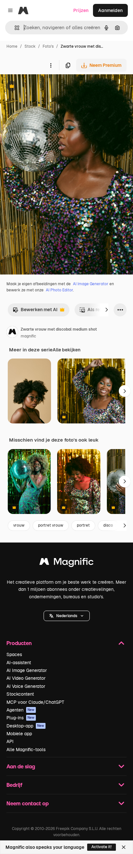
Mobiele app (19, 734)
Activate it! (101, 846)
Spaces (14, 654)
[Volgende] (106, 309)
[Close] (124, 847)
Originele (42, 87)
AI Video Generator (26, 678)
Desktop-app (25, 726)
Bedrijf (14, 784)
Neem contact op (27, 803)
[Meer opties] (50, 65)
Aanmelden (110, 10)
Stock (30, 46)
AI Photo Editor (59, 290)
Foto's (48, 46)
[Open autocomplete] (14, 27)
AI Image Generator (90, 284)
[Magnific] (66, 563)
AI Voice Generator (25, 686)
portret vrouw (50, 525)
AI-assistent (18, 662)
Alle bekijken (66, 350)
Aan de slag (20, 766)
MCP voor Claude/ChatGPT (35, 702)
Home (11, 46)
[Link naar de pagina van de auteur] (12, 333)
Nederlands (66, 615)
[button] (67, 616)
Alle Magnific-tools (26, 749)
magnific (28, 336)
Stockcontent (20, 694)
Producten (19, 643)
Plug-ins (20, 718)
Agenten (20, 710)
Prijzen (80, 10)
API (10, 741)
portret (83, 525)
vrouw (19, 525)
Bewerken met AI (35, 311)
